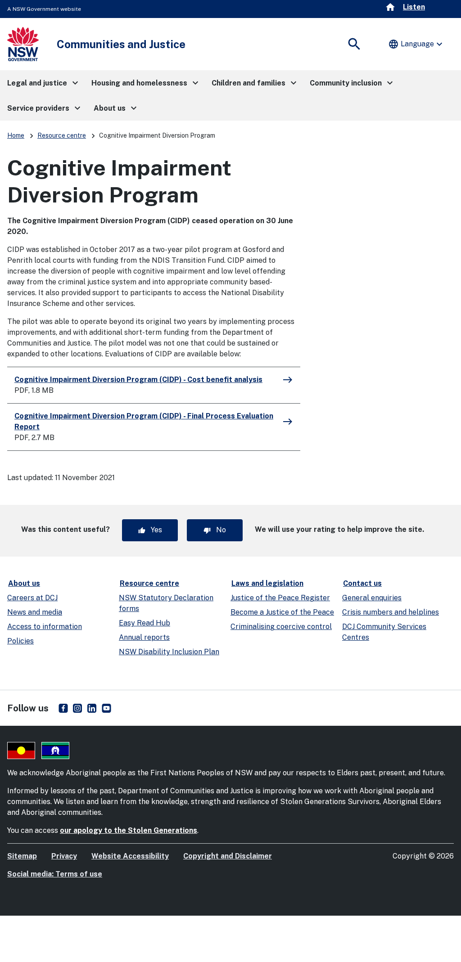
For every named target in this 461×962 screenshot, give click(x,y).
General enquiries (372, 597)
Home (15, 135)
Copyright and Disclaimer (227, 856)
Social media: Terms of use (54, 874)
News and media (34, 612)
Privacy (64, 856)
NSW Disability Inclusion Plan (169, 651)
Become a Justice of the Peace (282, 612)
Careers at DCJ (32, 597)
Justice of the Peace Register (280, 597)
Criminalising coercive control (281, 626)
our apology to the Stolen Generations (128, 830)
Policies (20, 641)
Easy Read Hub (144, 623)
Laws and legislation (267, 583)
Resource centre (61, 135)
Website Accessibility (130, 856)
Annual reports (144, 637)
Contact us (362, 583)
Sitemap (22, 856)
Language (416, 44)
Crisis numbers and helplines (390, 612)
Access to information (44, 626)
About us (24, 583)
